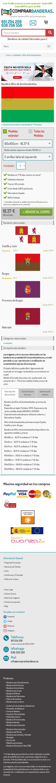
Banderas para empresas (16, 725)
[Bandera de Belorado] (27, 316)
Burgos (6, 273)
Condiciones (9, 575)
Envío (7, 571)
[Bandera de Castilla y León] (27, 234)
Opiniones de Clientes (13, 567)
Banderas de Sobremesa (16, 696)
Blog (6, 606)
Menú (6, 46)
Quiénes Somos (10, 594)
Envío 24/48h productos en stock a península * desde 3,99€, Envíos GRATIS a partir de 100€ (28, 5)
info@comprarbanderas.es (25, 661)
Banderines (30, 706)
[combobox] (27, 143)
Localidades (16, 55)
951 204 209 (11, 21)
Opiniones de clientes (45, 393)
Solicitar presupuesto (12, 602)
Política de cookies (11, 579)
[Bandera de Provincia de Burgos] (27, 289)
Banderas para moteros (15, 702)
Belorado (7, 327)
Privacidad (19, 575)
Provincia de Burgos (12, 300)
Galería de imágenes (12, 598)
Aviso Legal (9, 589)
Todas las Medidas (39, 133)
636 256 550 (11, 25)
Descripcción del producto (9, 393)
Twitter (10, 621)
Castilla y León (9, 246)
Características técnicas (27, 393)
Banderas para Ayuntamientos (18, 682)
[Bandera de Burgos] (27, 262)
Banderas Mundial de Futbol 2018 (19, 746)
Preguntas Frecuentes (13, 562)
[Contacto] (33, 22)
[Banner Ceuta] (27, 71)
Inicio (9, 55)
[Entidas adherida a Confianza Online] (27, 517)
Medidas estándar (13, 133)
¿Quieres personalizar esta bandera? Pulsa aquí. (22, 124)
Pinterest (10, 626)
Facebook (11, 616)
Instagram (11, 630)
